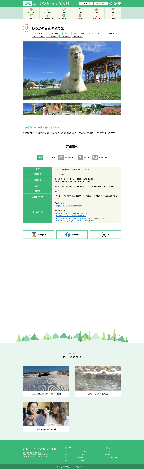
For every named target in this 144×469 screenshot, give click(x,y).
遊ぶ (64, 12)
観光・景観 (68, 448)
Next (122, 109)
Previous (22, 109)
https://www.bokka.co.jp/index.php (69, 205)
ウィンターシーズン (47, 18)
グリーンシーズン (63, 18)
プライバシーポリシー (111, 457)
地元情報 (80, 18)
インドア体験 (65, 36)
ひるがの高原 (47, 12)
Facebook (75, 234)
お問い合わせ (102, 3)
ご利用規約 (108, 454)
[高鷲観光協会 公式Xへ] (119, 3)
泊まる (96, 12)
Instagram (42, 234)
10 (81, 102)
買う (113, 12)
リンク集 (112, 18)
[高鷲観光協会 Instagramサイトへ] (115, 3)
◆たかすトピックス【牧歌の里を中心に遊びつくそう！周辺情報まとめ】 (82, 218)
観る (31, 18)
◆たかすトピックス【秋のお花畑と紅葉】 (71, 216)
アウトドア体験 (52, 36)
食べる (80, 12)
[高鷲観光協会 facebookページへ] (110, 3)
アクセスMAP (96, 18)
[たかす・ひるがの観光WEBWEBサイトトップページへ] (47, 1)
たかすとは (31, 12)
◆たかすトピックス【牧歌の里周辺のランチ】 (72, 213)
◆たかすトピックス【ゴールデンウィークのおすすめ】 (75, 221)
